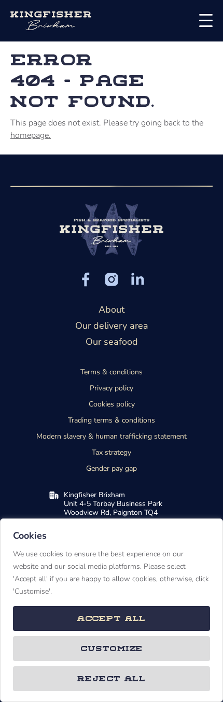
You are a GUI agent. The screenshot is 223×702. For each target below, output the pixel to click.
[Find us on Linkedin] (137, 279)
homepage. (30, 135)
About (111, 309)
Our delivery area (111, 325)
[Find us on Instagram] (111, 279)
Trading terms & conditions (111, 420)
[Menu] (203, 20)
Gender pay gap (111, 468)
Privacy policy (111, 388)
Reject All (111, 677)
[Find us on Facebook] (85, 279)
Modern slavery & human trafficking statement (111, 436)
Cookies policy (112, 404)
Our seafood (112, 341)
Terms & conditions (111, 372)
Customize (111, 647)
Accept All (111, 617)
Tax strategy (111, 452)
